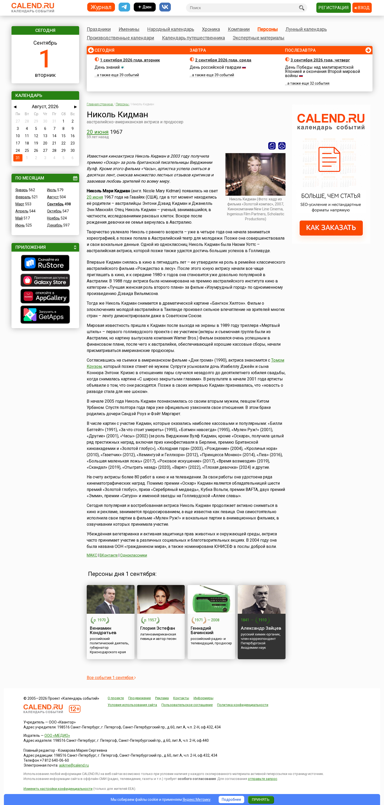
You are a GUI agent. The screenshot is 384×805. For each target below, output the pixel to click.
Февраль (23, 197)
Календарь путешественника (193, 37)
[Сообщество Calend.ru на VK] (165, 7)
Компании (239, 29)
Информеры (203, 698)
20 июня (98, 132)
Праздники (99, 29)
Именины (129, 29)
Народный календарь (170, 29)
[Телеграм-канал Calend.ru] (124, 7)
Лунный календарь (306, 29)
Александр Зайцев (261, 628)
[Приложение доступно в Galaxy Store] (45, 281)
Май (19, 218)
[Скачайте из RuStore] (45, 263)
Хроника (211, 29)
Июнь (20, 225)
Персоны (268, 29)
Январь (21, 190)
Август (53, 197)
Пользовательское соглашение (187, 705)
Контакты (181, 698)
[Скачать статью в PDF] (272, 145)
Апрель (21, 211)
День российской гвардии (215, 67)
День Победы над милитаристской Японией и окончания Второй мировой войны (322, 71)
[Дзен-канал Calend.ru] (145, 7)
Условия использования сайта (132, 705)
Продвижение (139, 698)
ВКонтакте (109, 555)
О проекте (116, 698)
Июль (51, 190)
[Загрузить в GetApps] (45, 315)
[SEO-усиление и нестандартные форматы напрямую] (331, 242)
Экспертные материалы (258, 37)
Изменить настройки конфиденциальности (58, 789)
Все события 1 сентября (110, 677)
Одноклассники (133, 555)
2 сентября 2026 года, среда (223, 60)
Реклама (162, 698)
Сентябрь (55, 204)
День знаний (107, 67)
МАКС (92, 555)
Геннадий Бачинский (202, 630)
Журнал (101, 7)
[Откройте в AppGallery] (45, 297)
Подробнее (231, 799)
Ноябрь (53, 218)
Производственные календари (120, 37)
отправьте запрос (262, 779)
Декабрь (54, 225)
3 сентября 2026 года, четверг (320, 60)
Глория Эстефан (157, 628)
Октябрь (54, 211)
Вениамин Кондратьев (103, 630)
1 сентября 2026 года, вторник (130, 60)
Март (19, 204)
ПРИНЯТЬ (260, 799)
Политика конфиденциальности (242, 705)
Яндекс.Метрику (197, 799)
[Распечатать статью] (282, 145)
